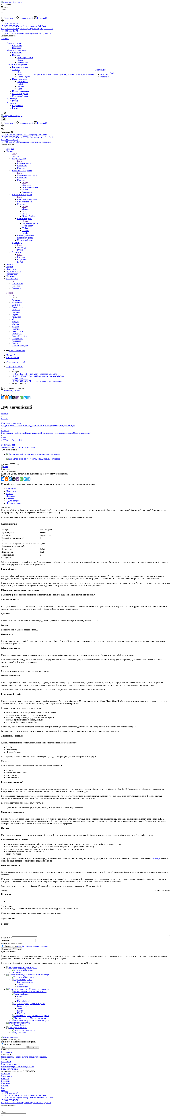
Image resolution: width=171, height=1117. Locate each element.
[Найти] (2, 1115)
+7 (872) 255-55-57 (9, 24)
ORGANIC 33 (7, 447)
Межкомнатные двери (27, 175)
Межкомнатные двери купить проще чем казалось (24, 1057)
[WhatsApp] (21, 397)
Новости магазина (12, 1044)
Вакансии (5, 1081)
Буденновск (17, 302)
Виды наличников (9, 1069)
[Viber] (17, 397)
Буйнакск (16, 305)
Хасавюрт (16, 341)
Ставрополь (17, 338)
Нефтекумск (17, 331)
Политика (5, 1083)
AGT (3, 440)
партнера (156, 858)
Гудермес (16, 312)
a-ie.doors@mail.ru (12, 390)
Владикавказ (17, 307)
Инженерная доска (48, 433)
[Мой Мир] (10, 397)
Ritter (21, 440)
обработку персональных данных (32, 946)
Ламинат (26, 209)
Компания (5, 1074)
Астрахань (16, 300)
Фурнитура (22, 247)
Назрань (15, 326)
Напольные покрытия (27, 199)
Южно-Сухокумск (20, 346)
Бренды (4, 1090)
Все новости (6, 1052)
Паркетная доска (30, 223)
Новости (5, 1078)
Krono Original (12, 440)
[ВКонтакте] (2, 397)
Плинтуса (21, 257)
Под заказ (26, 185)
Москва (15, 324)
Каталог (15, 156)
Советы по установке (11, 1064)
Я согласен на (26, 946)
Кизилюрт (16, 317)
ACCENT (30, 447)
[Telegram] (28, 397)
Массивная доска (65, 433)
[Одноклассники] (6, 397)
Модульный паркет (82, 433)
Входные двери (24, 163)
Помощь (5, 1086)
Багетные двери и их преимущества (17, 1066)
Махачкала (17, 319)
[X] (13, 397)
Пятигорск (17, 334)
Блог (3, 1088)
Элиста (15, 343)
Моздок (15, 322)
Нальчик (16, 329)
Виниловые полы (9, 433)
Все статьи (6, 1062)
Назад (14, 154)
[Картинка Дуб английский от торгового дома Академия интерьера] (33, 454)
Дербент (15, 314)
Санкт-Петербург (20, 336)
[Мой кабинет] (2, 21)
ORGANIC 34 (20, 447)
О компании (17, 283)
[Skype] (25, 397)
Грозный (16, 309)
